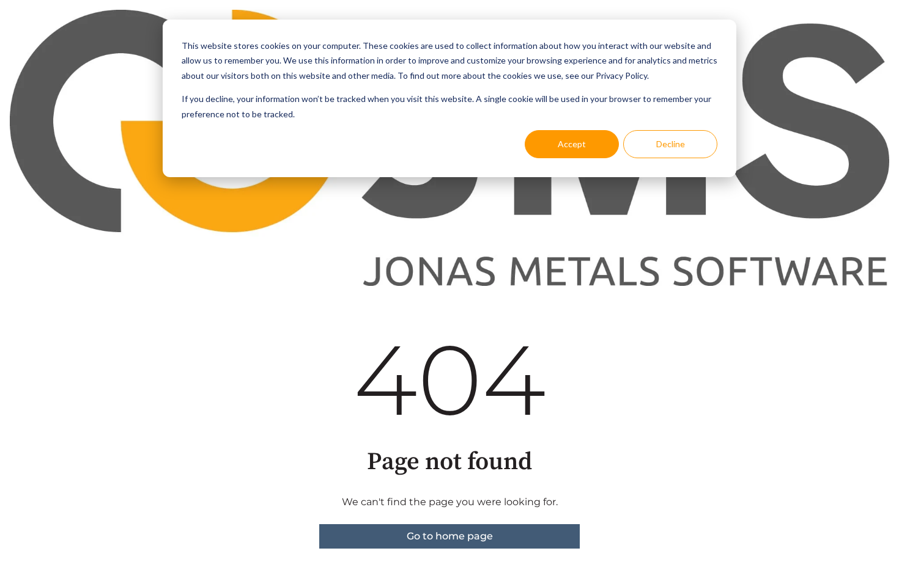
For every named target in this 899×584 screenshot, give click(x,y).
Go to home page (450, 536)
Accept (572, 144)
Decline (670, 144)
